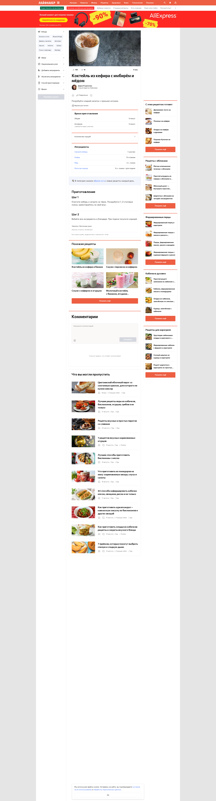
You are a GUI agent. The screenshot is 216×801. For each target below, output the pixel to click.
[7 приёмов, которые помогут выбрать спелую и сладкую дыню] (105, 547)
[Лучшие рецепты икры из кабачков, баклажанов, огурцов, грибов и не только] (105, 406)
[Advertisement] (160, 64)
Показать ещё (105, 301)
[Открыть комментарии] (103, 445)
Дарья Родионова (85, 86)
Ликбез (123, 445)
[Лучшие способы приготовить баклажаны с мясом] (105, 458)
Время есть (99, 181)
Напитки (75, 226)
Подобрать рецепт (51, 97)
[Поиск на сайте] (164, 2)
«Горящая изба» (114, 393)
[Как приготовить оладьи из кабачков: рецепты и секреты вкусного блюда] (105, 530)
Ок (108, 795)
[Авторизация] (175, 2)
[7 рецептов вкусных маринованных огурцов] (105, 441)
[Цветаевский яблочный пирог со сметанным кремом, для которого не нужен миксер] (105, 387)
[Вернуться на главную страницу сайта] (47, 2)
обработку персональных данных (107, 790)
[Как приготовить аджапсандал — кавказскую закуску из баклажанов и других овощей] (105, 512)
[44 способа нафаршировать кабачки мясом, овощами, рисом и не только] (105, 494)
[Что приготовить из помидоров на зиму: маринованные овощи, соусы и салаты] (105, 476)
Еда (124, 393)
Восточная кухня (86, 226)
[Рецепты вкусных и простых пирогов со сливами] (105, 424)
